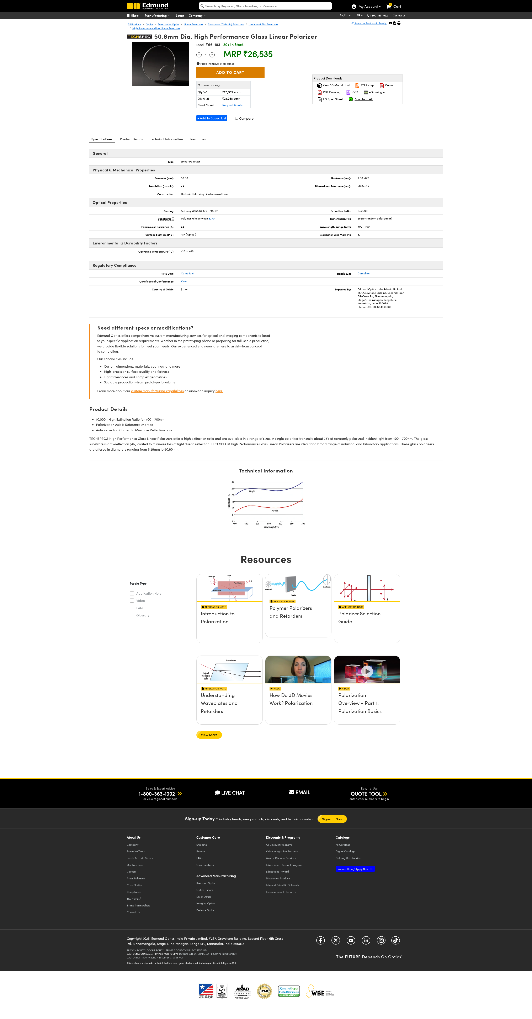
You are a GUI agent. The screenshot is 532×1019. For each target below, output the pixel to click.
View (184, 281)
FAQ (139, 608)
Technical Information (166, 139)
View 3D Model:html (336, 85)
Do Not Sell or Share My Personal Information (208, 953)
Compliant (187, 273)
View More (209, 735)
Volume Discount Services (281, 858)
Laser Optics (203, 896)
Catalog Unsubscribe (348, 858)
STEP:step (367, 85)
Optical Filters (204, 889)
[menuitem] (137, 15)
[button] (380, 15)
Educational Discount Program (284, 865)
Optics (149, 24)
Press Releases (136, 878)
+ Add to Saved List (211, 118)
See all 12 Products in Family (370, 23)
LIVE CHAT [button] (233, 793)
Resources (198, 139)
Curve (388, 85)
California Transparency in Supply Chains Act (155, 957)
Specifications (102, 139)
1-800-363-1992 (379, 15)
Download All (364, 99)
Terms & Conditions (178, 950)
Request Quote (232, 105)
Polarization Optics (168, 24)
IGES (354, 92)
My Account (367, 7)
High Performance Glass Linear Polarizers (156, 28)
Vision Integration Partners (282, 851)
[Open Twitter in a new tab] (336, 942)
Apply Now (353, 869)
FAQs (199, 858)
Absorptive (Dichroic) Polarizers (226, 24)
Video (140, 600)
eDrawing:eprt (378, 92)
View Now (229, 625)
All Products (134, 24)
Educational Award (277, 871)
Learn (180, 15)
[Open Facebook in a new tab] (320, 942)
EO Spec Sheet (332, 99)
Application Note (148, 593)
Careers (132, 871)
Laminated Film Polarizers (263, 24)
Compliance (134, 892)
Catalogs (343, 844)
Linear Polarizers (193, 24)
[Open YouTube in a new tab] (351, 942)
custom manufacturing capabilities (157, 391)
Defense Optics (205, 910)
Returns (201, 851)
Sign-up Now (332, 819)
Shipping (201, 844)
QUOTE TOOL (366, 793)
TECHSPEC (134, 898)
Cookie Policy (155, 950)
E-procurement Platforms (281, 892)
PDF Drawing (331, 92)
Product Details (131, 139)
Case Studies (134, 885)
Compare (246, 118)
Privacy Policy (136, 950)
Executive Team (136, 851)
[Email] (390, 23)
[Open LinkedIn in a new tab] (366, 942)
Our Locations (135, 865)
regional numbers (165, 799)
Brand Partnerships (138, 905)
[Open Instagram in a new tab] (381, 942)
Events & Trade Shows (140, 858)
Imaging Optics (205, 903)
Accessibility (199, 950)
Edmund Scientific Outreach (282, 885)
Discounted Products (278, 878)
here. (219, 391)
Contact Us (399, 15)
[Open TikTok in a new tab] (395, 942)
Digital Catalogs (345, 851)
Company (196, 15)
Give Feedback (205, 865)
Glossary (142, 615)
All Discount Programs (279, 844)
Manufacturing (156, 15)
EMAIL (303, 792)
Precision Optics (206, 883)
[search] (265, 6)
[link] (395, 3)
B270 (211, 218)
